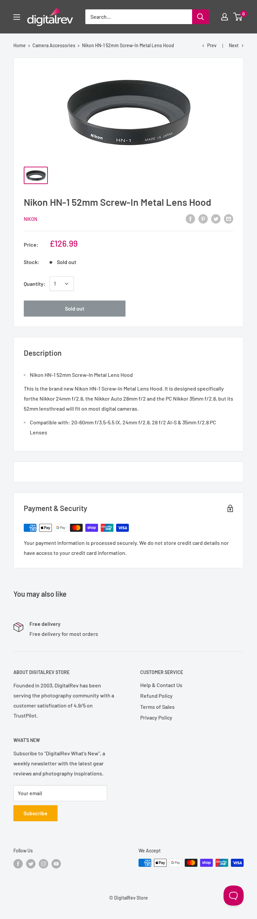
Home (19, 45)
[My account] (224, 16)
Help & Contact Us (161, 685)
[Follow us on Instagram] (43, 863)
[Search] (200, 16)
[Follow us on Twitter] (30, 863)
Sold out (74, 308)
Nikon (30, 219)
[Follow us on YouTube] (56, 863)
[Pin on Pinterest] (203, 218)
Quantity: (35, 283)
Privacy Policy (156, 717)
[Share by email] (228, 218)
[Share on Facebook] (190, 218)
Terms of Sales (157, 706)
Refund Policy (156, 695)
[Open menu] (16, 17)
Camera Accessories (53, 45)
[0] (238, 17)
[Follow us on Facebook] (18, 863)
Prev (212, 45)
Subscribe (35, 813)
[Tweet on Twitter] (216, 218)
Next (234, 45)
